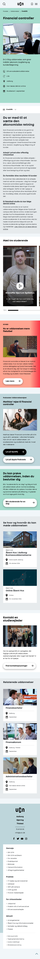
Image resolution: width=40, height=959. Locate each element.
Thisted (20, 824)
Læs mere (10, 381)
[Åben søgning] (5, 4)
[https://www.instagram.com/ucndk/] (26, 838)
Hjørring (20, 820)
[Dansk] (20, 4)
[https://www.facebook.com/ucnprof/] (13, 838)
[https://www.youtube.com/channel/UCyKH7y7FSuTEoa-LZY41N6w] (22, 838)
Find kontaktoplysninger (16, 666)
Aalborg (20, 817)
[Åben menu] (36, 4)
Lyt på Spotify (12, 452)
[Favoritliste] (32, 4)
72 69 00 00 (20, 829)
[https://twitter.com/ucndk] (17, 838)
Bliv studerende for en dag (15, 503)
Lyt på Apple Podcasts (16, 460)
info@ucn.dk (20, 833)
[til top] (36, 954)
